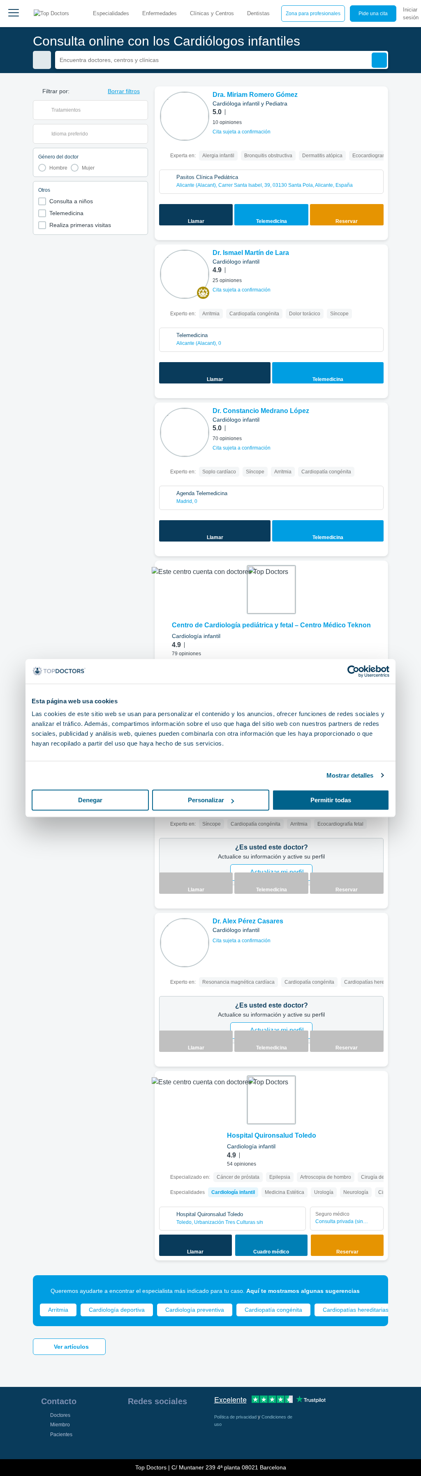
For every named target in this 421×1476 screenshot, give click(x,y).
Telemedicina (66, 213)
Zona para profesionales (313, 13)
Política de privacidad (236, 1416)
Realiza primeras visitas (80, 225)
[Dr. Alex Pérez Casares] (184, 942)
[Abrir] (141, 110)
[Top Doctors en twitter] (178, 1422)
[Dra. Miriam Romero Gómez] (184, 116)
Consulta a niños (71, 201)
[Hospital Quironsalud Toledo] (271, 1100)
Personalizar (206, 800)
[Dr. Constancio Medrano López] (184, 432)
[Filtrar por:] (42, 60)
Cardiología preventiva (194, 1309)
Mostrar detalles (350, 775)
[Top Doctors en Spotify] (149, 1440)
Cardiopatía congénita (273, 1309)
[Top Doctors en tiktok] (133, 1440)
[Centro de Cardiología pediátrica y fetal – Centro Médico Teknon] (271, 589)
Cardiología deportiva (117, 1309)
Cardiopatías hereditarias (356, 1309)
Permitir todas (330, 800)
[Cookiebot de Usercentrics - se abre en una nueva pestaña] (353, 671)
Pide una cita (373, 13)
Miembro (60, 1425)
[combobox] (95, 110)
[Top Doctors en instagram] (148, 1422)
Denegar (90, 800)
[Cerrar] (372, 1291)
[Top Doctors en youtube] (193, 1422)
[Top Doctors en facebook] (133, 1422)
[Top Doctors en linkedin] (163, 1422)
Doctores (60, 1415)
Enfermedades (159, 13)
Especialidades (111, 13)
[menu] (13, 13)
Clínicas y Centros (212, 13)
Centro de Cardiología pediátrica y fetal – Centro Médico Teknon (271, 625)
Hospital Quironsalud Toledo (271, 1135)
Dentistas (258, 13)
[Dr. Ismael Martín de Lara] (184, 274)
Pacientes (61, 1434)
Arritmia (58, 1309)
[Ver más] (379, 104)
